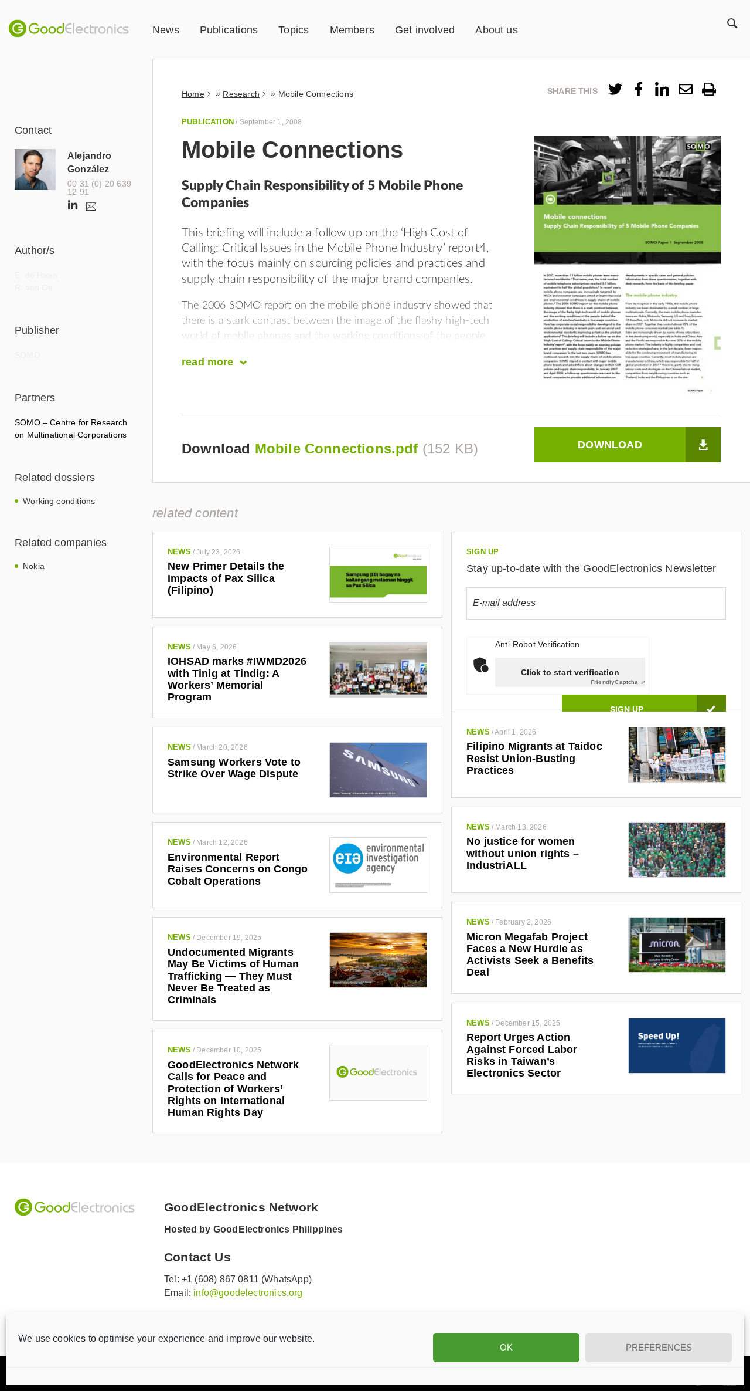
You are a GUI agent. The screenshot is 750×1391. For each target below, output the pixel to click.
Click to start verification (570, 672)
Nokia (34, 566)
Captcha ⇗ (618, 682)
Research (241, 94)
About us (496, 30)
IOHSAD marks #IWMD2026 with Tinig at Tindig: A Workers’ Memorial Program (237, 679)
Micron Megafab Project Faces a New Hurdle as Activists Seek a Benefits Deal (530, 955)
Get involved (425, 30)
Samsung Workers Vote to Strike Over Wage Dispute (234, 768)
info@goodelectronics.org (247, 1293)
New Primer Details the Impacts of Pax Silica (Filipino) (226, 578)
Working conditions (59, 501)
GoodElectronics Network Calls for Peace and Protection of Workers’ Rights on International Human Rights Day (233, 1088)
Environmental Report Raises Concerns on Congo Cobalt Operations (238, 869)
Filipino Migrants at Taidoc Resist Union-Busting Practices (534, 758)
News (165, 30)
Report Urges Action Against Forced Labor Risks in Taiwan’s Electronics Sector (522, 1055)
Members (352, 30)
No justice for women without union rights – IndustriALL (522, 853)
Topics (293, 30)
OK (506, 1347)
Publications (229, 30)
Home (193, 94)
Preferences (659, 1347)
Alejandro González (89, 162)
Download (610, 445)
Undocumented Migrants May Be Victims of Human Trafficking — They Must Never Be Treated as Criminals (233, 976)
